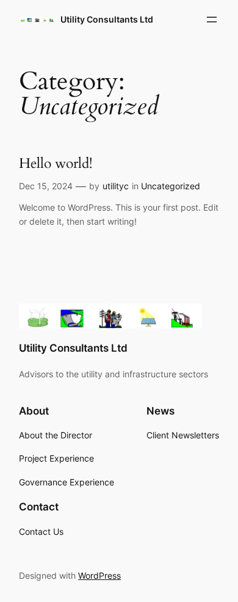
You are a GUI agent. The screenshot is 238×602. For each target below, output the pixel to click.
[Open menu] (211, 19)
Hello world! (55, 163)
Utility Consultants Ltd (106, 19)
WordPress (99, 575)
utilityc (116, 186)
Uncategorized (170, 186)
